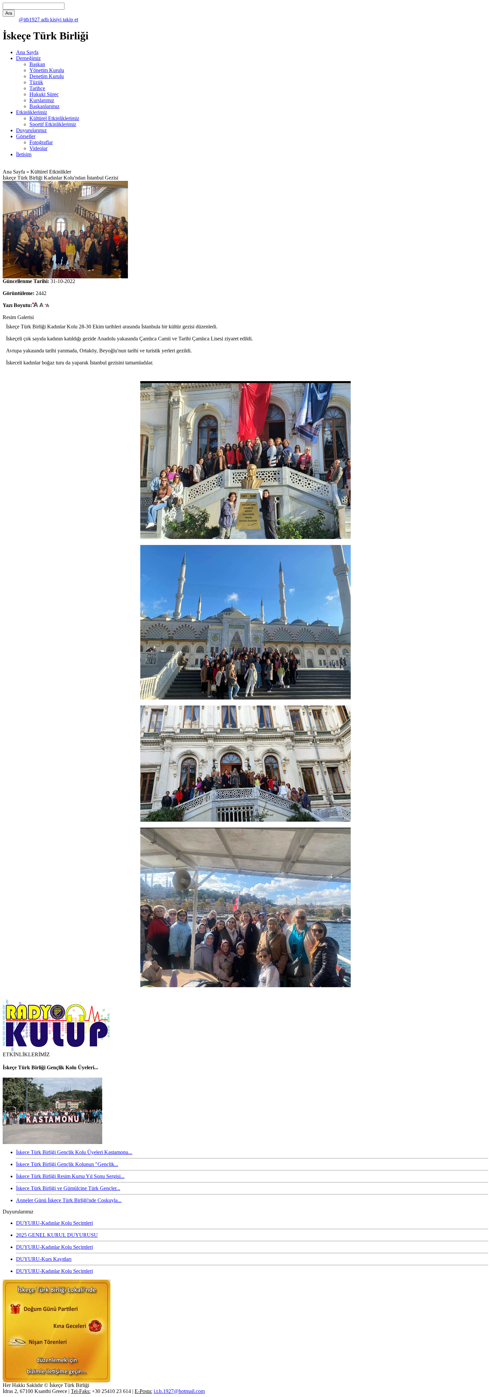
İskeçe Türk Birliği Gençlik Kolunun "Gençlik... (67, 1164)
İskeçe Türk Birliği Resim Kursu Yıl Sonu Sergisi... (70, 1176)
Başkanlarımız (44, 106)
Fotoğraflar (41, 142)
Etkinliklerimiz (31, 112)
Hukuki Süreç (44, 94)
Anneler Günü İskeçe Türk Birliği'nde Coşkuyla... (69, 1200)
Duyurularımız (31, 130)
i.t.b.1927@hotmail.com (179, 1391)
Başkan (37, 64)
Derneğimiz (28, 58)
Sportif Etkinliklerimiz (52, 124)
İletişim (23, 154)
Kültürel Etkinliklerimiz (54, 118)
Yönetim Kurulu (46, 70)
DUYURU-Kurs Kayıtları (43, 1259)
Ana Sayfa (27, 52)
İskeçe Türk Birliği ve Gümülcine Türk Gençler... (68, 1188)
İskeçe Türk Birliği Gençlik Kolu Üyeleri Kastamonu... (74, 1152)
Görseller (25, 136)
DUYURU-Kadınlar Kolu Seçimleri (54, 1223)
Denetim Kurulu (46, 76)
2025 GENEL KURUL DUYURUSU (57, 1235)
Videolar (38, 148)
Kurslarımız (41, 100)
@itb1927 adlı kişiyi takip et (48, 19)
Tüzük (36, 82)
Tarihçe (37, 88)
